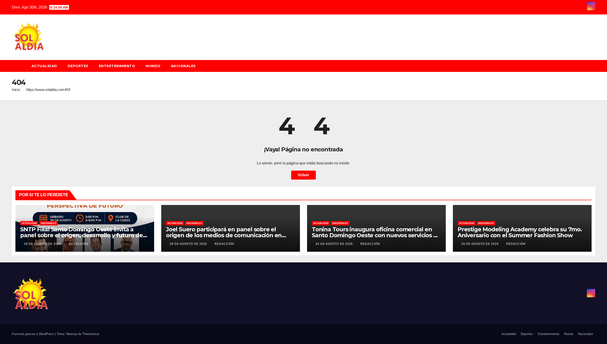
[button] (593, 66)
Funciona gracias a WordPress (33, 334)
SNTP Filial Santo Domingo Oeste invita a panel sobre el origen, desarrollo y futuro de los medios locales (81, 235)
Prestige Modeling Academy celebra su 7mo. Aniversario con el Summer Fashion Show (520, 232)
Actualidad (44, 66)
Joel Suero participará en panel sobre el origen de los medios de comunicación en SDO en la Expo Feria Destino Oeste (224, 235)
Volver (303, 175)
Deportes (78, 66)
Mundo (153, 66)
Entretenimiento (117, 66)
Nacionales (183, 66)
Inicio (16, 90)
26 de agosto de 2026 (335, 244)
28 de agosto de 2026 (43, 244)
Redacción (78, 244)
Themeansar (90, 334)
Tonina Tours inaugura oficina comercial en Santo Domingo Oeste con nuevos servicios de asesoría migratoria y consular (376, 235)
